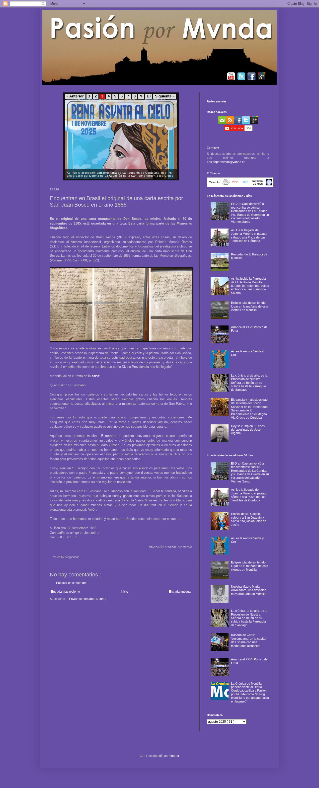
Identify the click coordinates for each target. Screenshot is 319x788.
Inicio (124, 591)
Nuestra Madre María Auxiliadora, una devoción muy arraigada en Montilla (248, 590)
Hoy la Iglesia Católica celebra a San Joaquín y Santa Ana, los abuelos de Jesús (248, 519)
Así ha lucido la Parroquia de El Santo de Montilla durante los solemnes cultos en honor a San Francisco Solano (250, 286)
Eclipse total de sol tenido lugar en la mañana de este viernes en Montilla (249, 306)
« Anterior (75, 96)
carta (95, 376)
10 (149, 96)
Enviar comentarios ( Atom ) (87, 599)
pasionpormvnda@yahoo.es (226, 162)
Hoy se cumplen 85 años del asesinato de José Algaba (248, 429)
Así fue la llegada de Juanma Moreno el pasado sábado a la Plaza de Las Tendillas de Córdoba (249, 236)
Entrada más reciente (65, 591)
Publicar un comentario (71, 583)
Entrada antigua (180, 591)
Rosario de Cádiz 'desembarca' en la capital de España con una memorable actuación (248, 640)
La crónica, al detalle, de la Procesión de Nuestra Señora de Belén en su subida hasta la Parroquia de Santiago (249, 383)
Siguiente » (164, 96)
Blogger (173, 756)
